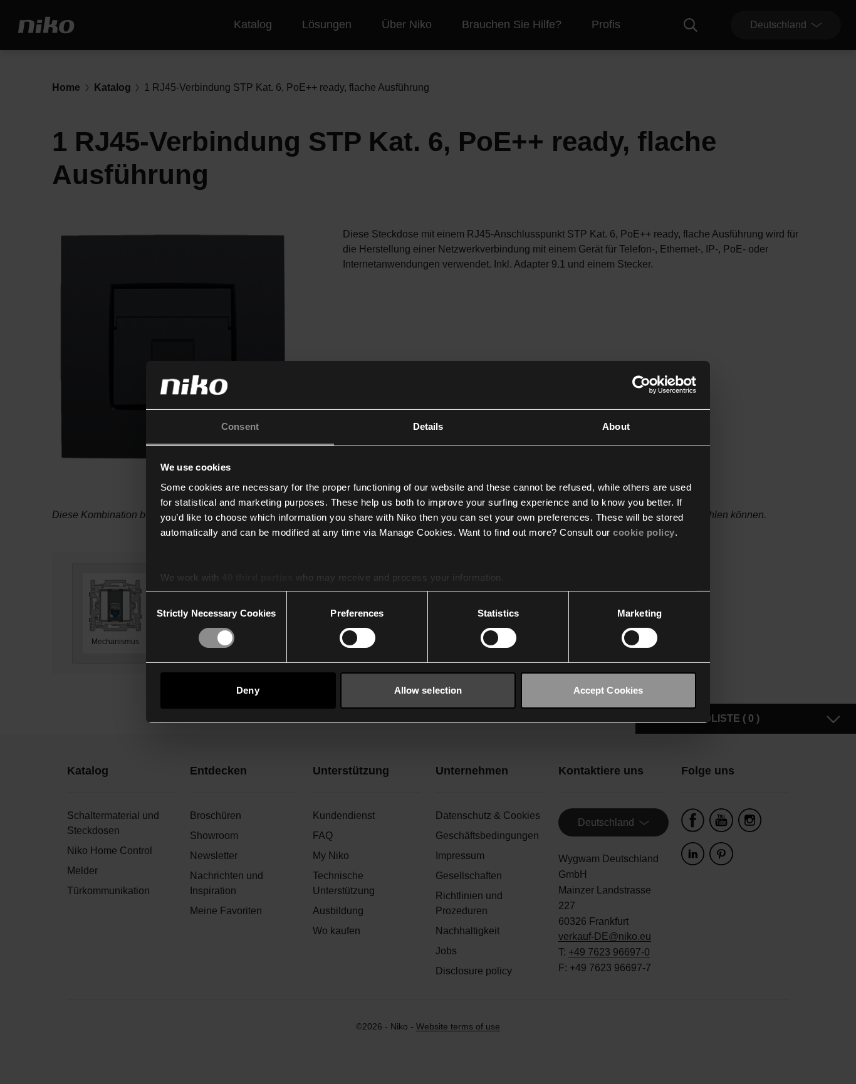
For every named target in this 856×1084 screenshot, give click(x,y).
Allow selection (428, 690)
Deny (247, 690)
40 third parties (257, 577)
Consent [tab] (240, 426)
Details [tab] (428, 426)
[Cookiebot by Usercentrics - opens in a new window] (641, 384)
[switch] (357, 638)
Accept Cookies (608, 690)
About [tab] (616, 426)
